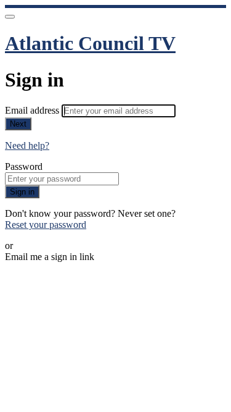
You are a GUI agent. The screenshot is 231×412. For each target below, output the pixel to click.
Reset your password (45, 224)
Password (24, 166)
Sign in (22, 191)
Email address (33, 110)
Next (18, 123)
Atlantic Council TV (90, 43)
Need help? (27, 145)
